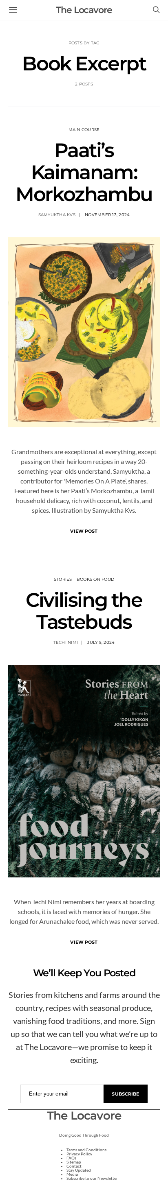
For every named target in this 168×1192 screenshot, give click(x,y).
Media (72, 1174)
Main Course (84, 129)
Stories (63, 579)
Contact (74, 1166)
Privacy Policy (79, 1153)
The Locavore (84, 9)
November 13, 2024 (107, 214)
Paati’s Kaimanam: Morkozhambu (84, 172)
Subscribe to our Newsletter (92, 1178)
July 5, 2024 (101, 642)
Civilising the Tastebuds (84, 611)
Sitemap (73, 1161)
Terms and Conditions (86, 1149)
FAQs (71, 1157)
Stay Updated (78, 1170)
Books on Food (95, 579)
